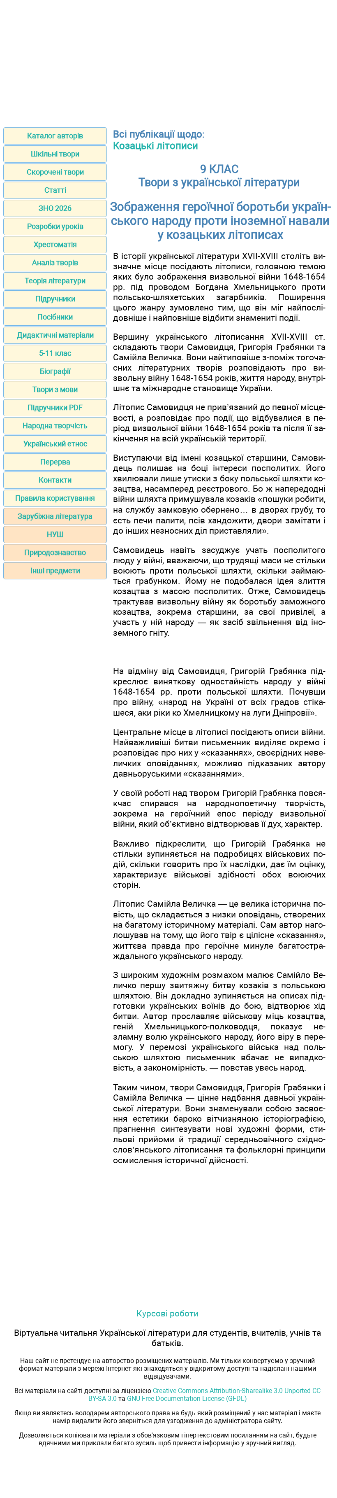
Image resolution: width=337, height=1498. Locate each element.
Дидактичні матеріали (55, 335)
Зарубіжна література (55, 516)
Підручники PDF (55, 407)
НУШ (55, 534)
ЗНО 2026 (55, 208)
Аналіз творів (55, 262)
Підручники (55, 298)
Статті (55, 190)
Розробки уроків (55, 226)
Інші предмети (55, 570)
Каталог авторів (55, 135)
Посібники (55, 317)
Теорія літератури (55, 280)
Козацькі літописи (155, 146)
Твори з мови (55, 389)
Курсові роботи (167, 1313)
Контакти (55, 480)
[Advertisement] (168, 61)
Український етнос (55, 443)
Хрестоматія (55, 244)
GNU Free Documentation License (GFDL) (187, 1398)
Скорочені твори (55, 172)
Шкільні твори (55, 153)
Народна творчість (55, 425)
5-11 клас (55, 353)
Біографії (55, 371)
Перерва (55, 461)
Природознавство (55, 552)
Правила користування (55, 498)
